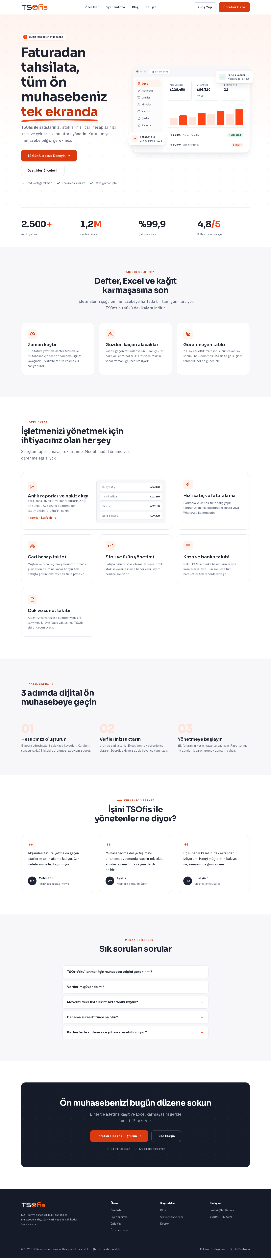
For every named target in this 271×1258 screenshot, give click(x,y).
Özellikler (92, 7)
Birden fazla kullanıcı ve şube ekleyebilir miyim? (107, 1032)
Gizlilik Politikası (240, 1249)
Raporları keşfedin (40, 517)
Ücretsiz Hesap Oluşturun (116, 1136)
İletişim (151, 7)
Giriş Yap (205, 7)
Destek (164, 1223)
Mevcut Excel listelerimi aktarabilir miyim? (102, 1002)
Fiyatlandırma (115, 7)
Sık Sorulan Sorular (171, 1217)
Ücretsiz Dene (234, 7)
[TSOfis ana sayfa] (34, 7)
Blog (135, 7)
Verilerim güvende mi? (85, 987)
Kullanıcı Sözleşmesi (212, 1249)
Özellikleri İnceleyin (42, 170)
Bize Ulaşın (166, 1136)
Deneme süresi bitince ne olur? (92, 1017)
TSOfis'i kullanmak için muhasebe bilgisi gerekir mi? (109, 972)
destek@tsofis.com (222, 1210)
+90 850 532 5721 (221, 1217)
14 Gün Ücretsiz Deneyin (46, 156)
